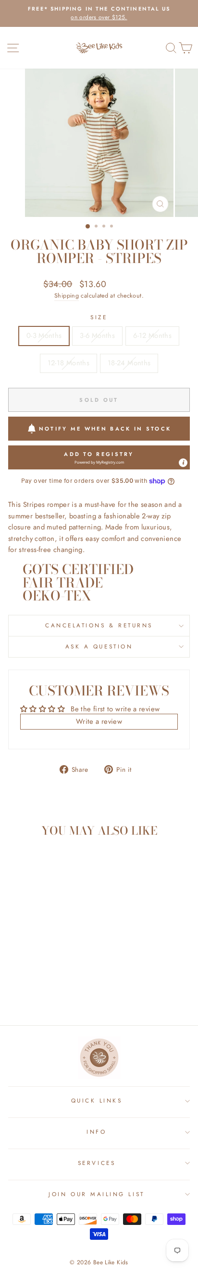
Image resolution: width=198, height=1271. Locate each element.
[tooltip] (183, 462)
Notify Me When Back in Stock (105, 428)
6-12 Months (152, 335)
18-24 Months (129, 363)
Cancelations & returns (99, 625)
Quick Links (97, 1100)
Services (96, 1163)
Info (96, 1131)
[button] (99, 457)
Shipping (66, 295)
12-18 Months (68, 363)
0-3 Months (44, 335)
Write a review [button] (99, 721)
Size (98, 317)
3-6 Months (97, 335)
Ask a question (99, 646)
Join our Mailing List (96, 1194)
